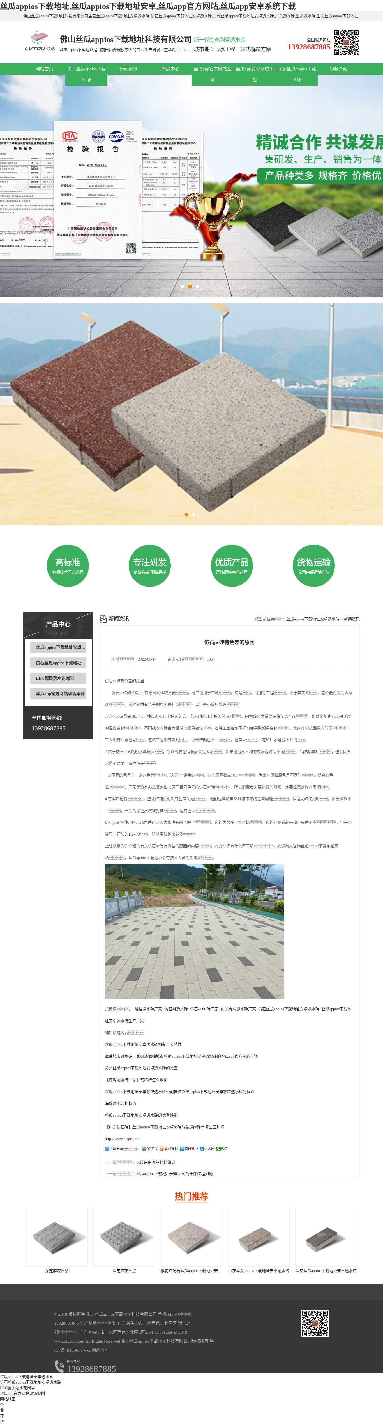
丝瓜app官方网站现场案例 (60, 694)
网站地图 (100, 1350)
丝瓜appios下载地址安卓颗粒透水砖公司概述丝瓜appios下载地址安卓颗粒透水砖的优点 (180, 1092)
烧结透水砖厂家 (148, 1009)
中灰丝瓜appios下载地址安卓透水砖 (258, 1271)
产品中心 (170, 69)
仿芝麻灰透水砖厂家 (238, 1009)
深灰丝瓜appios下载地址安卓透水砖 (326, 1271)
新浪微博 (171, 1149)
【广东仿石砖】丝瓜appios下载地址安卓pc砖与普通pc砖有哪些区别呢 (164, 1127)
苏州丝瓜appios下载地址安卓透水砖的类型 (141, 1068)
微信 (224, 1149)
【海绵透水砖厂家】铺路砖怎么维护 (136, 1080)
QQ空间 (152, 1149)
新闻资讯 (128, 69)
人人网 (209, 1149)
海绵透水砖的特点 (120, 1103)
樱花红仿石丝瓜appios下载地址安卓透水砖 (197, 1271)
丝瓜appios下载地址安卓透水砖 (65, 647)
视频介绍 (339, 69)
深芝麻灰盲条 (57, 1271)
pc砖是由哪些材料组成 (155, 1162)
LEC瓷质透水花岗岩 (55, 678)
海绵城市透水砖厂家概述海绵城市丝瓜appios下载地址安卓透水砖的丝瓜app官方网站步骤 (181, 1056)
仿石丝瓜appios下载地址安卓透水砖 (69, 663)
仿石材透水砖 (176, 1009)
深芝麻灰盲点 (124, 1271)
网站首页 (44, 69)
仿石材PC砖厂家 (204, 1009)
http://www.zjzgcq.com (123, 1139)
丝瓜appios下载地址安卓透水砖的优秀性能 (141, 1115)
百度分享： (125, 1149)
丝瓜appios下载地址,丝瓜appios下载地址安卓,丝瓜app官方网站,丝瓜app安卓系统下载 (148, 6)
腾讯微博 (191, 1149)
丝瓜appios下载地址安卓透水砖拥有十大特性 (143, 1044)
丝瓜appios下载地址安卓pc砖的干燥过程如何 (174, 1174)
